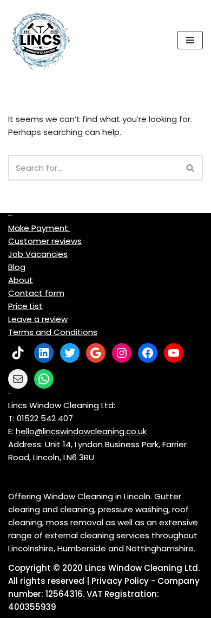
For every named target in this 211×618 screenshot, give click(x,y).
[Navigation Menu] (190, 40)
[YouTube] (173, 353)
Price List (25, 306)
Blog (16, 267)
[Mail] (18, 379)
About (20, 280)
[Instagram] (121, 353)
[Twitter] (70, 353)
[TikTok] (18, 353)
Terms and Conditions (52, 332)
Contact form (36, 293)
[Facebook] (147, 353)
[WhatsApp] (44, 379)
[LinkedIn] (44, 353)
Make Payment (39, 228)
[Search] (191, 168)
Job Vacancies (38, 254)
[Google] (96, 353)
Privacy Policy (120, 581)
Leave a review (38, 319)
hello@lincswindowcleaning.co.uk (81, 431)
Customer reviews (45, 241)
